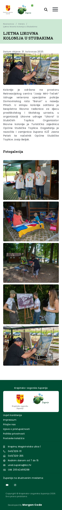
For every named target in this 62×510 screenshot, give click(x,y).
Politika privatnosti (14, 433)
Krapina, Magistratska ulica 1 (24, 446)
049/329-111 (14, 451)
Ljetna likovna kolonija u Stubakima (20, 26)
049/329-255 (15, 455)
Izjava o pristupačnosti (16, 429)
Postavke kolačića (13, 438)
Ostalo (21, 24)
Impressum (9, 419)
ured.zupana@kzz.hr (19, 465)
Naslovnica (8, 24)
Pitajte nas (9, 424)
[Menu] (55, 10)
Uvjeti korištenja (12, 415)
